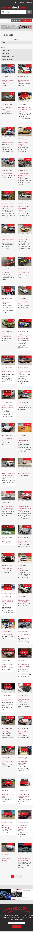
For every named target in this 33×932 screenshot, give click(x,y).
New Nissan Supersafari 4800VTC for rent (24, 440)
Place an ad (27, 21)
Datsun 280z (5, 272)
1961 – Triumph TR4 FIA (24, 473)
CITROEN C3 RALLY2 (6, 569)
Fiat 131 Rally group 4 (7, 732)
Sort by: (16, 39)
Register (29, 2)
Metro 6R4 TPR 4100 (7, 142)
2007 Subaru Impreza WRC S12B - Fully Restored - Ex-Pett (24, 336)
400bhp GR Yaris (6, 302)
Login (22, 2)
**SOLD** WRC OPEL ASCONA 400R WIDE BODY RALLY (7, 601)
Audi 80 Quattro (22, 406)
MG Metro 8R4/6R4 (6, 635)
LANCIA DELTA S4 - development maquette (23, 827)
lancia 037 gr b (5, 541)
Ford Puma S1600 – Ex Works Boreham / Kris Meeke (24, 508)
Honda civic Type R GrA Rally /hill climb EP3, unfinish (24, 175)
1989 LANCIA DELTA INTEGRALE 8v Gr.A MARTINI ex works (23, 796)
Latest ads (16, 21)
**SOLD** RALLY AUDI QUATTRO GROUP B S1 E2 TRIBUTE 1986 (24, 109)
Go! (29, 12)
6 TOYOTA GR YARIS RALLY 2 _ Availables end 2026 (23, 666)
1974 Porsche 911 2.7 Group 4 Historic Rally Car (7, 407)
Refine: (3, 47)
